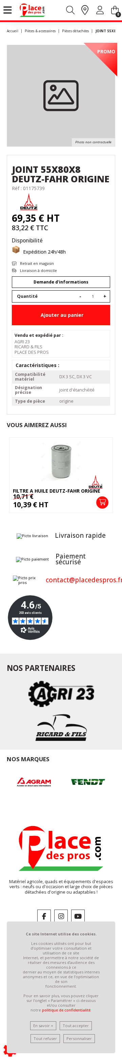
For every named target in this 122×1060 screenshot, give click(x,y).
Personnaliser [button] (79, 1038)
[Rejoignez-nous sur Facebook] (44, 916)
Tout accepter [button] (76, 1025)
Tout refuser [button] (45, 1038)
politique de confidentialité (66, 1009)
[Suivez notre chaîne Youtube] (78, 916)
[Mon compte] (100, 11)
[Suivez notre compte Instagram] (61, 916)
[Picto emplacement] (84, 10)
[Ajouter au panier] (102, 502)
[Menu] (7, 10)
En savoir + (43, 1025)
